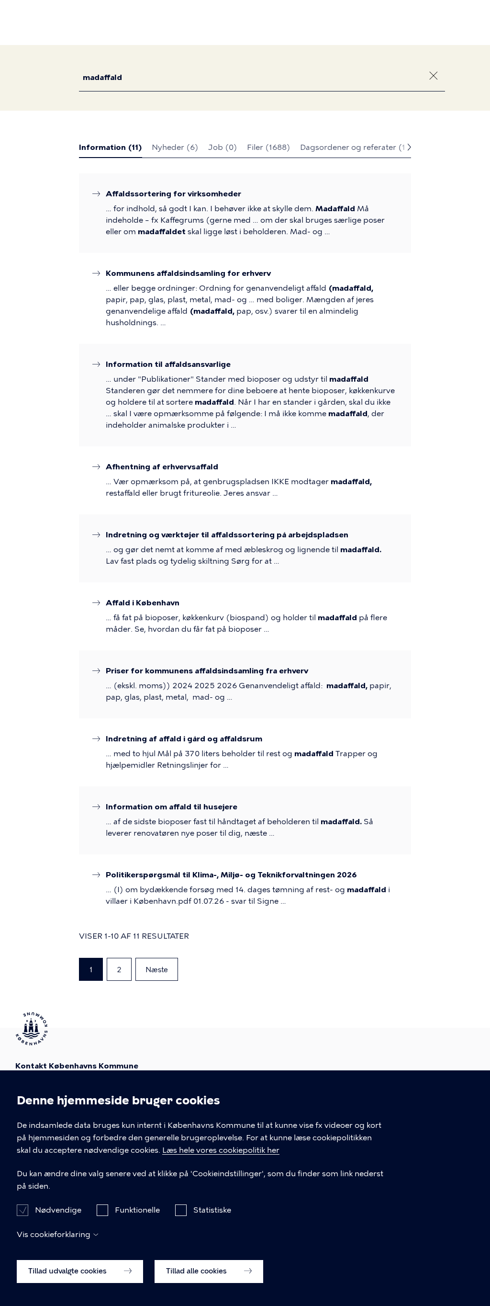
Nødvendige (58, 1210)
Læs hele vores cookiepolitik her (220, 1150)
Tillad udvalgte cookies (68, 1271)
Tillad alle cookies (197, 1271)
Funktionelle (137, 1210)
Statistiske (212, 1210)
